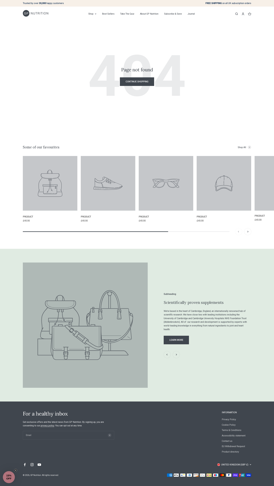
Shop (90, 13)
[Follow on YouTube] (39, 465)
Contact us (227, 441)
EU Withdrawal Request (233, 446)
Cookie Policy (229, 425)
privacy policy (47, 425)
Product (28, 216)
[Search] (236, 13)
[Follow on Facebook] (25, 465)
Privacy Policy (229, 419)
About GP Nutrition (149, 13)
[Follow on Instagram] (32, 465)
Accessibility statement (233, 435)
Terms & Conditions (231, 430)
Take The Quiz (127, 13)
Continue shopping (137, 81)
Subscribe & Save (173, 13)
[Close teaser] (15, 470)
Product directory (230, 451)
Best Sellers (108, 13)
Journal (191, 13)
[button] (9, 477)
